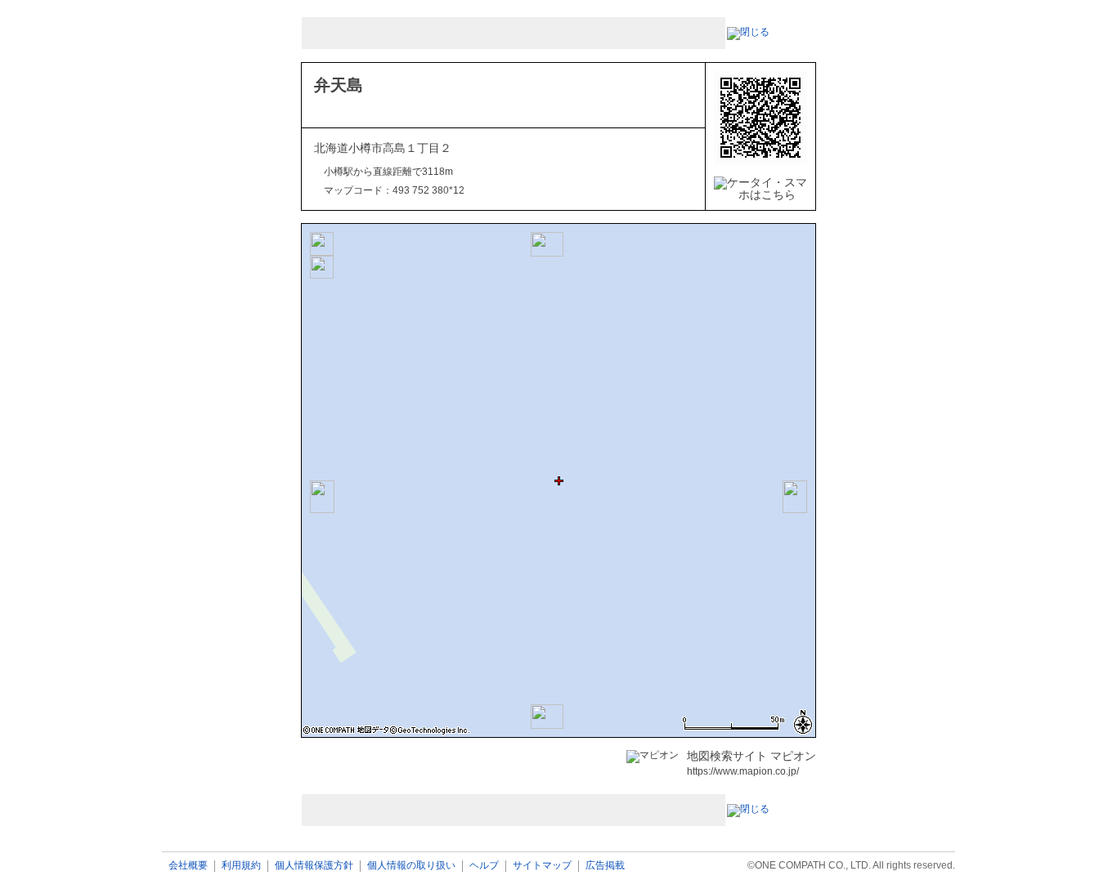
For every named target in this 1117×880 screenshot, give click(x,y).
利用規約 (241, 865)
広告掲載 (605, 865)
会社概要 (188, 865)
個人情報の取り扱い (411, 865)
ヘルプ (484, 865)
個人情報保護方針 (314, 865)
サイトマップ (542, 865)
